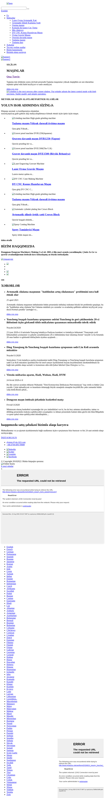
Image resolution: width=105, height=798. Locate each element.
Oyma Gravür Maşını (21, 35)
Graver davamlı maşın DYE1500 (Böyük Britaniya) (41, 153)
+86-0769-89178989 (16, 445)
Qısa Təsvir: (13, 76)
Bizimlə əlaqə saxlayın (16, 52)
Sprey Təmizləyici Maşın (25, 229)
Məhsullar (11, 18)
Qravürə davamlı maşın (22, 37)
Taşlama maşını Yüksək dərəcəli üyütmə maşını (38, 123)
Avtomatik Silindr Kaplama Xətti (26, 23)
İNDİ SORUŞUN (9, 437)
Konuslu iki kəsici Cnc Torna (24, 28)
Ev (8, 15)
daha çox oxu (12, 89)
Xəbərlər (10, 45)
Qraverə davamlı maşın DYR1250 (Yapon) (36, 138)
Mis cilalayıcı (18, 30)
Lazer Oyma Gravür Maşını (28, 169)
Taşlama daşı (17, 42)
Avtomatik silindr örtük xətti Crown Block (36, 214)
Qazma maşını (18, 25)
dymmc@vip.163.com (16, 442)
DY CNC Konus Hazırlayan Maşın (27, 32)
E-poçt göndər (7, 466)
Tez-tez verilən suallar (16, 47)
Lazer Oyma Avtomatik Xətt (24, 20)
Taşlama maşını (18, 40)
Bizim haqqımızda (14, 50)
